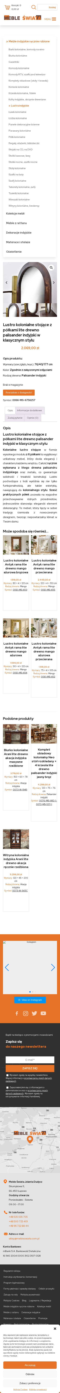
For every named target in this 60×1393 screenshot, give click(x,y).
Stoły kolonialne (17, 168)
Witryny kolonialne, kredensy (24, 205)
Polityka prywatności (38, 1390)
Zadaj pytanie (15, 417)
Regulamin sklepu (12, 1271)
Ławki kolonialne (17, 111)
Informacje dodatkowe (29, 410)
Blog (24, 1300)
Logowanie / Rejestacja (40, 1300)
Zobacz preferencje (30, 1383)
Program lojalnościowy (14, 1282)
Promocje (43, 1318)
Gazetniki (14, 61)
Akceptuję (30, 1365)
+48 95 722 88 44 (19, 1225)
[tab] (10, 410)
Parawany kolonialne (20, 130)
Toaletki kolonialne (19, 193)
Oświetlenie (14, 251)
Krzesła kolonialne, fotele (22, 93)
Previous (6, 282)
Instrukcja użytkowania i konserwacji (20, 1276)
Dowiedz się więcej (16, 802)
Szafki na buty (16, 174)
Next (53, 282)
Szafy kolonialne (17, 180)
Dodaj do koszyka (16, 602)
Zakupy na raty (11, 1294)
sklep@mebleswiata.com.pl (24, 1238)
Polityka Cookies (20, 1390)
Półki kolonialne (17, 136)
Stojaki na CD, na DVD (21, 149)
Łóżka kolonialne (18, 118)
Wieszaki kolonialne (19, 199)
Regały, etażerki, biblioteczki (24, 143)
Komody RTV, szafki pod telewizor (27, 74)
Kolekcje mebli (15, 213)
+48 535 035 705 (18, 1216)
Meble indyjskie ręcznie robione (29, 41)
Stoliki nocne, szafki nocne (23, 161)
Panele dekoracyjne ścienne (24, 124)
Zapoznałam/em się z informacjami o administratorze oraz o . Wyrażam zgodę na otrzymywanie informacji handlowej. (27, 1092)
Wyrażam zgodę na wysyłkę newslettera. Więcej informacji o (29, 1078)
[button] (55, 1328)
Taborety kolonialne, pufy (22, 186)
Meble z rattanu (16, 223)
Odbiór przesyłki (46, 1288)
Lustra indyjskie (20, 105)
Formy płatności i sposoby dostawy (20, 1288)
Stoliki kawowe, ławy (19, 155)
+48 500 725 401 (18, 1221)
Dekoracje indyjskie (19, 232)
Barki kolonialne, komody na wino (26, 49)
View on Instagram (32, 999)
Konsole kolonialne (19, 86)
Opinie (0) (32, 417)
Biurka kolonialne (18, 55)
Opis (10, 410)
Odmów (30, 1374)
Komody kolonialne (19, 68)
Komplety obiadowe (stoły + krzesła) (28, 80)
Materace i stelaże (18, 242)
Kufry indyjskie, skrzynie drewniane (27, 99)
